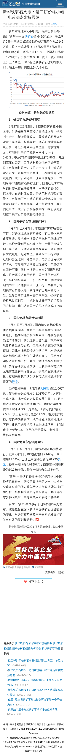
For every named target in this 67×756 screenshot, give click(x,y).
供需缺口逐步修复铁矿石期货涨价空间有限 (33, 709)
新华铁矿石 (21, 643)
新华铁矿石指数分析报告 (26, 648)
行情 (15, 381)
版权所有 (27, 737)
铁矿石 (29, 36)
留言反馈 (38, 567)
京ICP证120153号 (42, 737)
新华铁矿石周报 (51, 648)
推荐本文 (35, 581)
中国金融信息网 (15, 737)
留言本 (40, 724)
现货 (54, 24)
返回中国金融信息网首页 (18, 567)
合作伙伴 (50, 724)
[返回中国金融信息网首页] (37, 519)
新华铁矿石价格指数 (40, 643)
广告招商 (12, 729)
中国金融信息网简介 (13, 724)
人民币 (44, 388)
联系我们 (30, 724)
